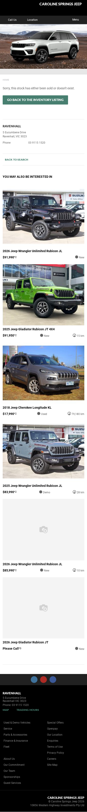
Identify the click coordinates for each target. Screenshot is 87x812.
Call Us (12, 19)
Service (8, 728)
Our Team (9, 770)
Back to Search (16, 159)
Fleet (6, 746)
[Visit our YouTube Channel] (43, 679)
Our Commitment (14, 764)
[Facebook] (2, 79)
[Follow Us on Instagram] (34, 679)
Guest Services (12, 783)
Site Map (52, 764)
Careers (51, 758)
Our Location (54, 734)
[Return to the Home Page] (10, 802)
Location (32, 19)
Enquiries (52, 740)
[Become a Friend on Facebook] (53, 679)
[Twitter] (6, 79)
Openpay (52, 728)
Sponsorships (12, 777)
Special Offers (55, 722)
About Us (9, 758)
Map (6, 710)
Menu (75, 19)
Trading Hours (28, 710)
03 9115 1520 (36, 142)
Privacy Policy (55, 752)
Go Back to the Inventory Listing (35, 100)
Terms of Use (55, 746)
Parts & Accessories (15, 734)
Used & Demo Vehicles (17, 722)
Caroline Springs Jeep (60, 4)
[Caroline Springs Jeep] (14, 8)
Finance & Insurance (16, 740)
